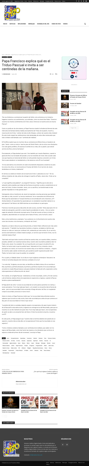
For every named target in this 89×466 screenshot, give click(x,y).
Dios (45, 338)
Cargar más (73, 128)
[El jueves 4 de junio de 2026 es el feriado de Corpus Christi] (10, 402)
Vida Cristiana (47, 350)
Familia (41, 340)
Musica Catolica (6, 345)
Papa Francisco (19, 345)
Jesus (19, 343)
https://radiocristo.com (21, 384)
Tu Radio (26, 350)
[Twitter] (81, 1)
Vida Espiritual (6, 352)
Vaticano (36, 350)
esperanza (29, 340)
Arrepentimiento (15, 338)
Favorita (46, 340)
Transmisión (11, 350)
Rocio (46, 348)
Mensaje (37, 343)
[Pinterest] (24, 78)
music (53, 343)
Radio (45, 345)
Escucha (23, 340)
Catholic (35, 338)
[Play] (72, 76)
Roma (50, 348)
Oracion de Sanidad (75, 103)
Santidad (5, 350)
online (12, 345)
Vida (41, 350)
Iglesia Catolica (13, 343)
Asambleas (22, 338)
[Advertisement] (44, 39)
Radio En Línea (6, 348)
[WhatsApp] (28, 78)
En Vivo (18, 340)
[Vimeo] (84, 1)
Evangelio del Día (6, 407)
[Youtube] (86, 1)
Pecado (26, 345)
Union (31, 350)
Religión (29, 348)
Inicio (3, 54)
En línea (13, 340)
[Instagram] (79, 1)
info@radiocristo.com (36, 455)
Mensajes (8, 54)
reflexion (24, 348)
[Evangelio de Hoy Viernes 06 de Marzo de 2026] (29, 402)
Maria (28, 343)
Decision (41, 338)
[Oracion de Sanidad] (65, 105)
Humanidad (5, 343)
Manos (23, 343)
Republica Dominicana (38, 348)
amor (8, 338)
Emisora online (6, 340)
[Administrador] (9, 382)
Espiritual (35, 340)
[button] (85, 24)
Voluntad (13, 352)
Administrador (6, 74)
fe (50, 340)
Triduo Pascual (19, 350)
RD (19, 348)
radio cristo (51, 345)
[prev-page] (3, 416)
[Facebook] (76, 1)
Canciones (29, 338)
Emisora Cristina (51, 338)
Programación (39, 345)
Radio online (14, 348)
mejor (32, 343)
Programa (31, 345)
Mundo (48, 343)
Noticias (9, 57)
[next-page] (6, 416)
